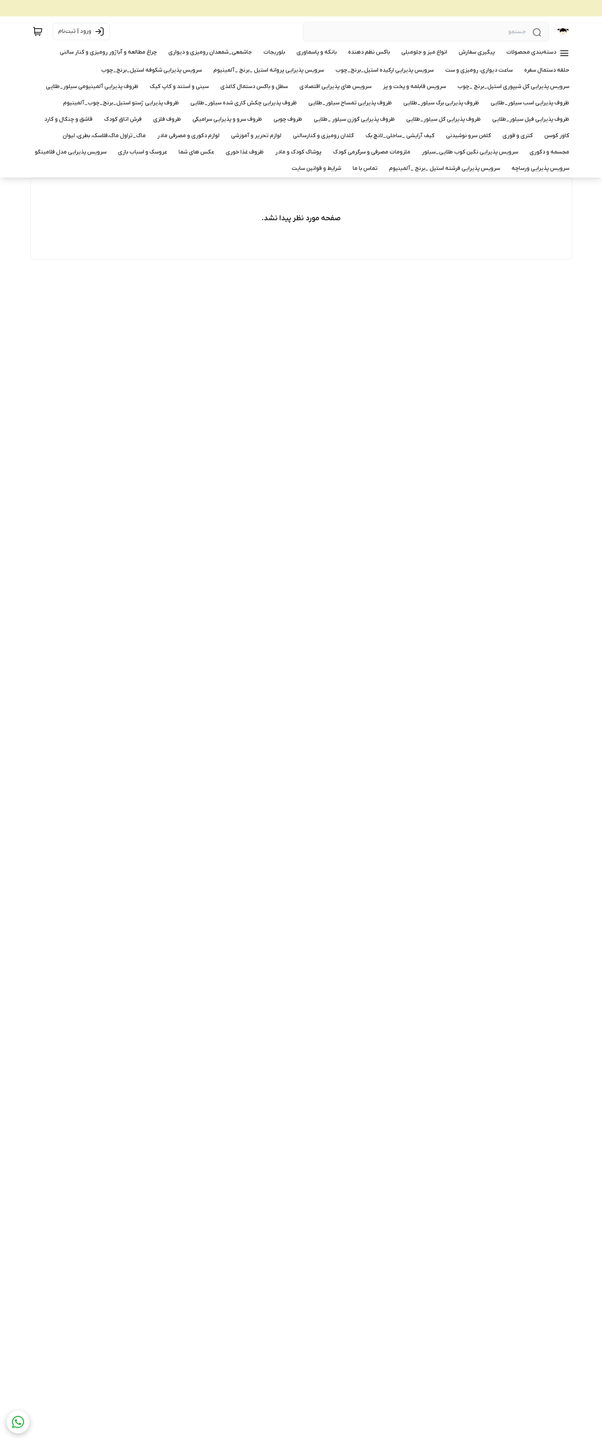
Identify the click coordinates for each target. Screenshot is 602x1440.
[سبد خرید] (38, 31)
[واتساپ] (18, 1422)
